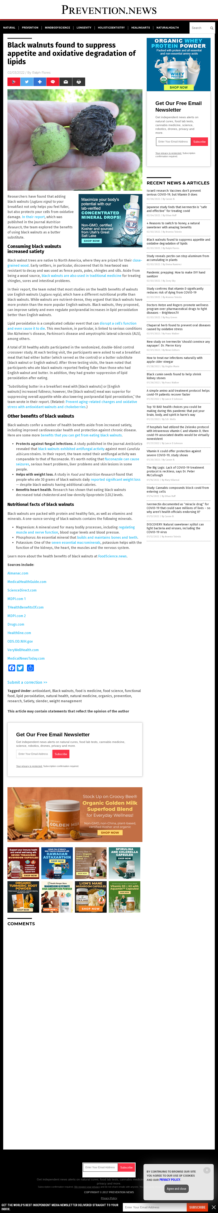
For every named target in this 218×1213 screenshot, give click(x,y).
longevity (84, 27)
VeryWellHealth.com (23, 650)
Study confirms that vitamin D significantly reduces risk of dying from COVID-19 (175, 290)
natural (9, 27)
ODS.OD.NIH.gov (20, 641)
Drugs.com (15, 624)
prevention (30, 27)
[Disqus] (74, 983)
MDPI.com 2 (16, 616)
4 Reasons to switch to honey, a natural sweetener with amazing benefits (173, 225)
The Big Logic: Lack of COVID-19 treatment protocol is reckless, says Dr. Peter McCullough (175, 471)
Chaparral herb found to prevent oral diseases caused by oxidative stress (179, 327)
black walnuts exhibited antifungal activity (71, 449)
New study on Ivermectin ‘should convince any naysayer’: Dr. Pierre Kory (178, 343)
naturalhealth (167, 27)
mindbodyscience (57, 27)
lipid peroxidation (30, 696)
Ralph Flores (41, 73)
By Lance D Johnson (172, 399)
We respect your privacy (87, 1187)
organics (105, 696)
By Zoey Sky (169, 280)
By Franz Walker (170, 333)
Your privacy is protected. (29, 766)
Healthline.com (19, 633)
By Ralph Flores (171, 248)
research (14, 701)
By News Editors (170, 350)
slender (42, 701)
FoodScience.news (112, 556)
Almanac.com (17, 573)
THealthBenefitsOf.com (25, 607)
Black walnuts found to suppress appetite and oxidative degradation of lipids (178, 241)
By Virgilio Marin (170, 366)
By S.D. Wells (169, 419)
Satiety (28, 701)
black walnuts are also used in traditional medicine (81, 276)
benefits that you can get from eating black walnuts (81, 435)
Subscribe (197, 1207)
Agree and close (176, 1188)
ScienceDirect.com (22, 590)
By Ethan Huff (169, 215)
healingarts (140, 27)
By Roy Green (170, 317)
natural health (57, 696)
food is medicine (88, 691)
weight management (65, 701)
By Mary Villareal (170, 480)
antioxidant (41, 691)
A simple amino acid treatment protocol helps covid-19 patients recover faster (178, 392)
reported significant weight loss (116, 480)
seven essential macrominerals (76, 543)
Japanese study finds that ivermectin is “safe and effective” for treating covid (177, 209)
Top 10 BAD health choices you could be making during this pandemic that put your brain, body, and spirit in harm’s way (176, 410)
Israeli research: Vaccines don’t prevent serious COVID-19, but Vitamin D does (174, 192)
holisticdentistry (111, 27)
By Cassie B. (169, 199)
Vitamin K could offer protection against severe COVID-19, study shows (174, 453)
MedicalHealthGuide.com (26, 582)
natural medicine (83, 696)
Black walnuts (63, 691)
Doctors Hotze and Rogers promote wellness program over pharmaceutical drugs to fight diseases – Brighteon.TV (177, 309)
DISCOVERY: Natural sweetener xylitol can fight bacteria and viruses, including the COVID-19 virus (175, 528)
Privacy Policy (109, 1198)
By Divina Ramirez (172, 264)
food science (113, 691)
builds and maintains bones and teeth (106, 537)
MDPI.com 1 (16, 599)
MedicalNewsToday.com (26, 658)
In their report (33, 217)
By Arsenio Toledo (172, 231)
